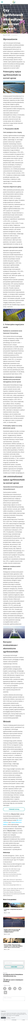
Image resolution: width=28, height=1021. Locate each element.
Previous (5, 972)
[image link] (14, 2)
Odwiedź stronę (14, 809)
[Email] (19, 988)
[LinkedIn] (14, 988)
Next (4, 978)
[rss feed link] (5, 992)
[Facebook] (4, 988)
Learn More (17, 1015)
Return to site (7, 985)
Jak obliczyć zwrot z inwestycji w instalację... (13, 980)
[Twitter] (9, 988)
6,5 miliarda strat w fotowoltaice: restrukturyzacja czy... (13, 975)
